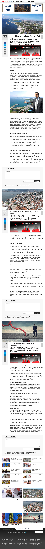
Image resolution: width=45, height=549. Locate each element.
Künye (22, 528)
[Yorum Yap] (5, 53)
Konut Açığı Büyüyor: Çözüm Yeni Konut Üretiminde (22, 544)
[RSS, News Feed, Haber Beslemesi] (40, 532)
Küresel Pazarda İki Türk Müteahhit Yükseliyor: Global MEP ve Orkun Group (7, 539)
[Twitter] (5, 45)
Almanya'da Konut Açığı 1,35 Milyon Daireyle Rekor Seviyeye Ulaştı (34, 540)
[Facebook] (5, 43)
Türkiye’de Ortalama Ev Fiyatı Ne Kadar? (8, 540)
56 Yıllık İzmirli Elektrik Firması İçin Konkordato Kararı (34, 539)
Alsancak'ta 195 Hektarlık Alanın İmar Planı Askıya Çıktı (8, 542)
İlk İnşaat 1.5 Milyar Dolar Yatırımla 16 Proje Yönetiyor (22, 542)
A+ (42, 36)
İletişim (26, 528)
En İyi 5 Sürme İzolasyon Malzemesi (8, 544)
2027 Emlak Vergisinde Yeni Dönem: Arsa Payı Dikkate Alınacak (22, 540)
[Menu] (35, 4)
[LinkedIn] (5, 47)
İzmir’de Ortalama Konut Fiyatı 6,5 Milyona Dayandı (22, 539)
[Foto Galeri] (39, 4)
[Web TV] (37, 4)
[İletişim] (40, 4)
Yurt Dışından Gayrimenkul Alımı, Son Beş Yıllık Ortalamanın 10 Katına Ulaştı (35, 542)
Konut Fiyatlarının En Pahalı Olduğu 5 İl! (35, 543)
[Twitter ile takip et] (38, 532)
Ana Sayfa (19, 528)
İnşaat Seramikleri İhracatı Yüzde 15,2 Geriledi (21, 543)
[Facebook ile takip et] (36, 532)
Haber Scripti (23, 532)
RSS (28, 528)
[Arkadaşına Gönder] (5, 49)
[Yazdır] (5, 51)
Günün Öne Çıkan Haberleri (6, 536)
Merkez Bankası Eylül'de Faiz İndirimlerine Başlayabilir (8, 543)
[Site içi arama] (42, 4)
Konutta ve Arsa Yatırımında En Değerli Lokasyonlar (35, 544)
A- (42, 38)
